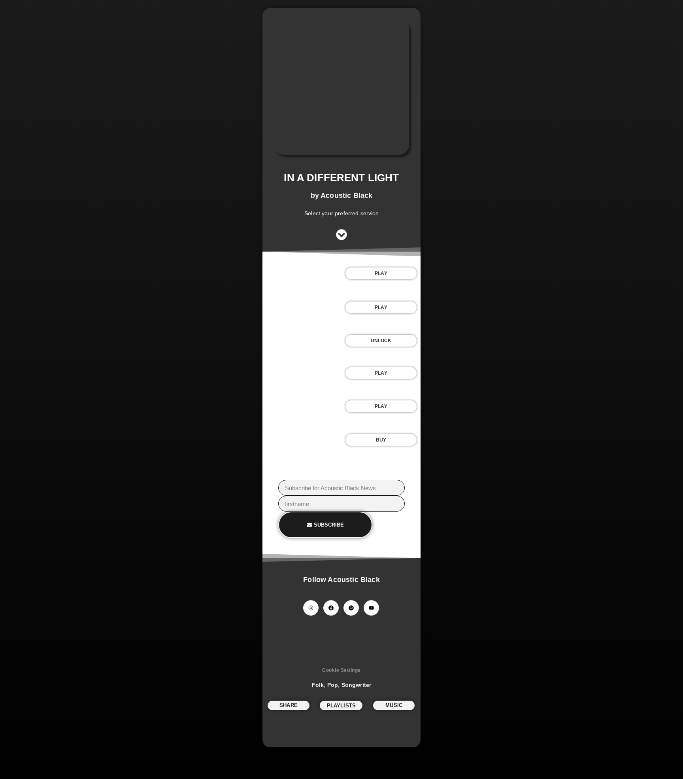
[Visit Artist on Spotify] (351, 608)
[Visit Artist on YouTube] (371, 608)
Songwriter (357, 685)
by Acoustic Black (342, 195)
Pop (332, 685)
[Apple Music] (302, 307)
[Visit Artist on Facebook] (331, 608)
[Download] (302, 340)
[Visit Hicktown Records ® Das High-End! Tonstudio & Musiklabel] (341, 644)
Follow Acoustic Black (341, 580)
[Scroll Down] (341, 234)
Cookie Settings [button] (341, 670)
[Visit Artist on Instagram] (311, 608)
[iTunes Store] (302, 440)
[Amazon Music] (302, 373)
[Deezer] (302, 406)
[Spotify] (302, 273)
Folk (318, 685)
